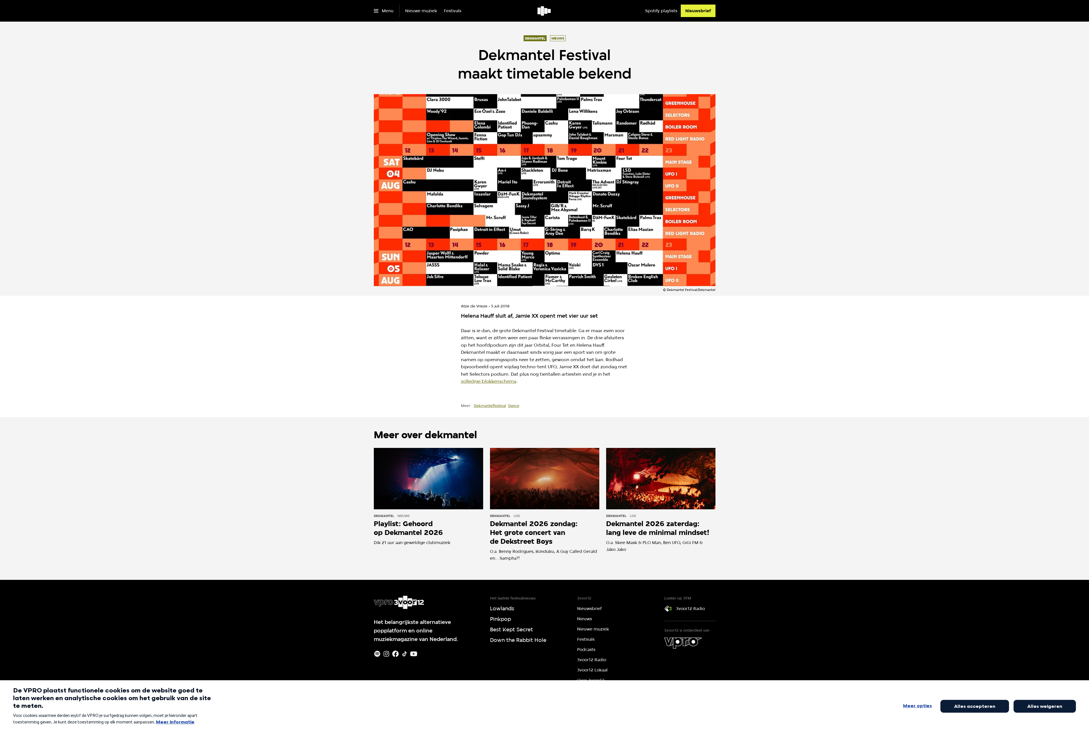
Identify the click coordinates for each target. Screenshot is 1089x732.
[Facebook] (395, 653)
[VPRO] (683, 643)
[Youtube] (413, 653)
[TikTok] (404, 653)
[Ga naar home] (544, 10)
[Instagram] (386, 653)
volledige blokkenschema (488, 381)
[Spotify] (377, 653)
